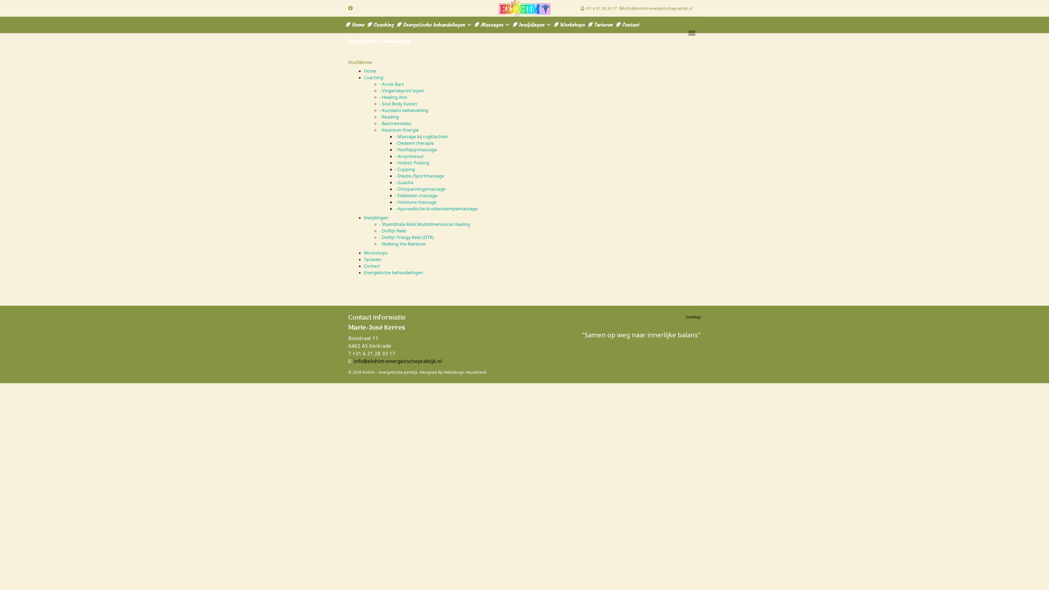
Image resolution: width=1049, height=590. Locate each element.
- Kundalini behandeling (403, 110)
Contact (630, 25)
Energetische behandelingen (433, 25)
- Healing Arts (393, 97)
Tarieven (603, 25)
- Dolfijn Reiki (392, 231)
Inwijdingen (531, 25)
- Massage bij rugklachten (421, 137)
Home (357, 25)
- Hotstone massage (416, 202)
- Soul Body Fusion (398, 104)
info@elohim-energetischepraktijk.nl (658, 8)
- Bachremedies (395, 123)
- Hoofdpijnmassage (416, 150)
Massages (491, 25)
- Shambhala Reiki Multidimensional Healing (424, 224)
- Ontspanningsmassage (420, 189)
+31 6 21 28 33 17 (601, 8)
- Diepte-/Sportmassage (419, 176)
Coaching (383, 25)
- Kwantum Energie (399, 130)
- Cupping (405, 169)
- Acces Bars (391, 84)
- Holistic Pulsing (412, 163)
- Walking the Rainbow (402, 244)
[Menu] (691, 33)
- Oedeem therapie (414, 143)
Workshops (572, 25)
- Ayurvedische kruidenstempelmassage (436, 209)
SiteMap (693, 317)
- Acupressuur (409, 156)
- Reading (389, 117)
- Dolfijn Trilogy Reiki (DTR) (406, 237)
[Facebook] (350, 8)
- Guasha (404, 182)
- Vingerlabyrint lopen (401, 91)
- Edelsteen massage (416, 196)
